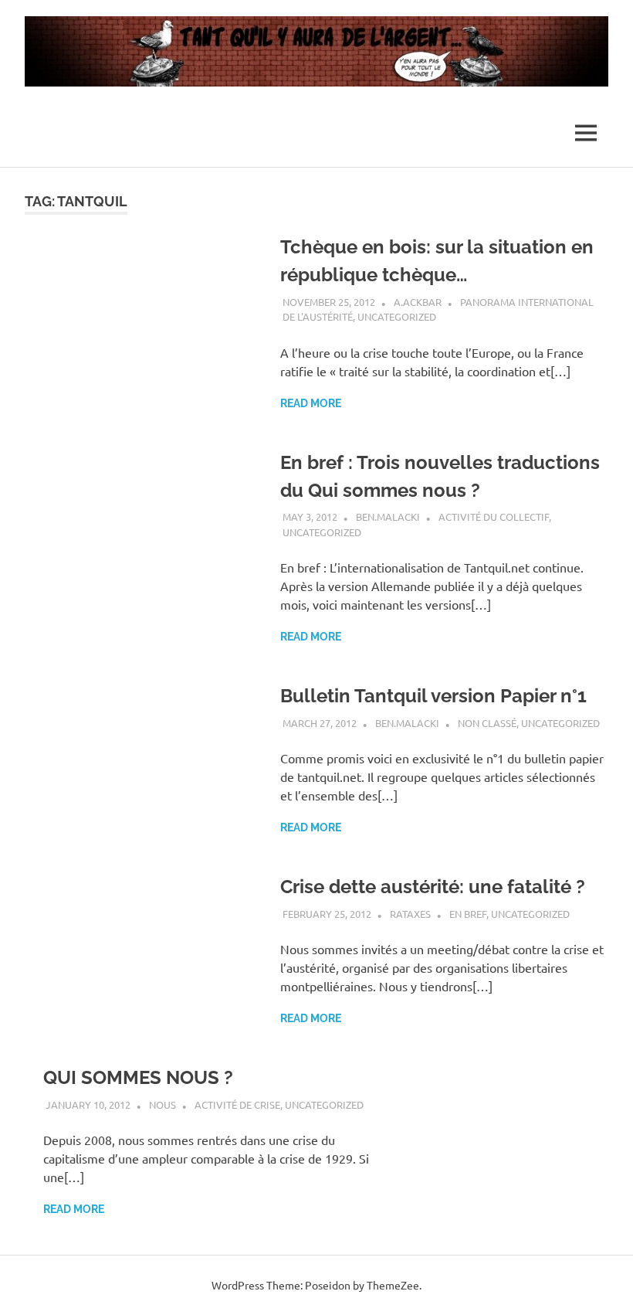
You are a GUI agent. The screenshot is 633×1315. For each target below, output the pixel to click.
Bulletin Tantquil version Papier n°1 (433, 696)
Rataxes (410, 913)
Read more (310, 403)
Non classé (487, 722)
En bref (467, 913)
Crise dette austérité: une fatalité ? (432, 886)
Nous (162, 1104)
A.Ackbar (418, 301)
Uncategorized (396, 316)
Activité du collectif (493, 516)
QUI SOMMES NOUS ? (138, 1077)
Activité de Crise (237, 1104)
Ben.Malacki (388, 516)
